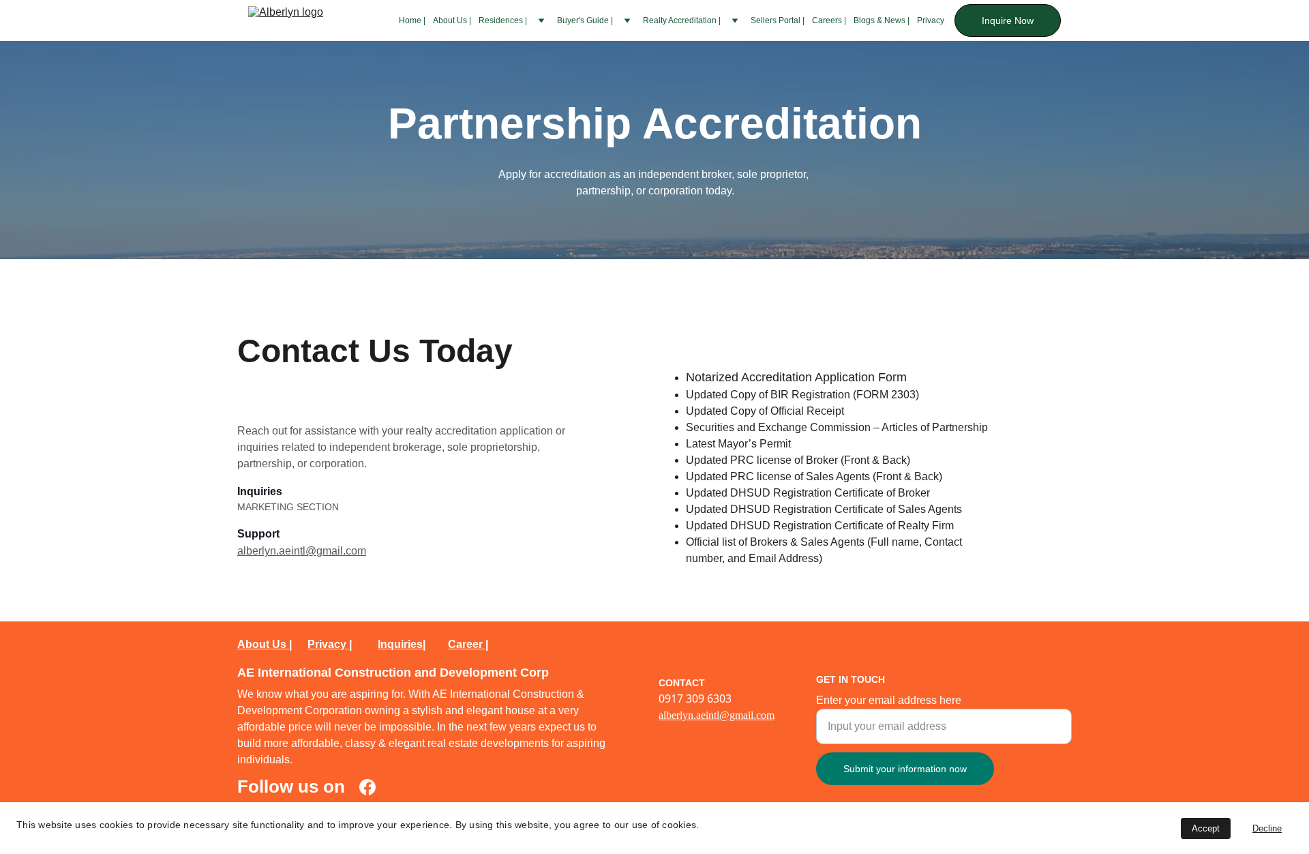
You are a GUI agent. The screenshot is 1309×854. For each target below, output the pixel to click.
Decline (1267, 828)
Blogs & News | (881, 20)
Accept (1206, 828)
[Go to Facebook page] (367, 787)
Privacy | (329, 644)
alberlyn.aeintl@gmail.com (301, 551)
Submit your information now (905, 768)
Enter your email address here (888, 700)
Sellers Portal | (777, 20)
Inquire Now (1008, 20)
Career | (468, 644)
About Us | (452, 20)
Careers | (829, 20)
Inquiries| (401, 644)
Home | (412, 20)
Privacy (930, 20)
